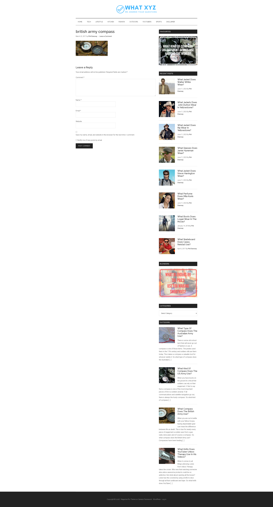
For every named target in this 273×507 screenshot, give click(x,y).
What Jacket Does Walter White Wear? (186, 82)
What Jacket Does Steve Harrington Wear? (186, 173)
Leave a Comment (105, 36)
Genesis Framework (145, 499)
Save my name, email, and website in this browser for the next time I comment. (105, 135)
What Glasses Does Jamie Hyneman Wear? (187, 150)
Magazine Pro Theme (128, 499)
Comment (80, 77)
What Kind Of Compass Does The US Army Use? (187, 371)
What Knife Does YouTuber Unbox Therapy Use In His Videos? (186, 453)
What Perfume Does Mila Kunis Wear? (185, 196)
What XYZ (136, 9)
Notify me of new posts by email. (90, 140)
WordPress (157, 499)
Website (79, 121)
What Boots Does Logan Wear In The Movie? (187, 219)
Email (78, 111)
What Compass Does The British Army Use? (185, 411)
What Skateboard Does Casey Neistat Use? (186, 242)
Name (78, 100)
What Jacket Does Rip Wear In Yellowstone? (186, 128)
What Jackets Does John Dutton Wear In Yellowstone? (187, 105)
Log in (164, 499)
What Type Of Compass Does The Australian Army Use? (187, 332)
